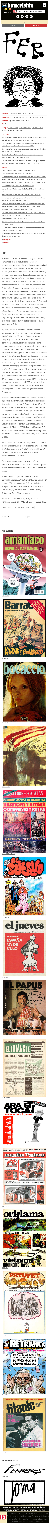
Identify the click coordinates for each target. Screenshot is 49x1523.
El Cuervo (5, 917)
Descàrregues (41, 1507)
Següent (28, 516)
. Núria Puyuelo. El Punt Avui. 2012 (18, 170)
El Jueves (5, 977)
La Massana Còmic (25, 128)
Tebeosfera (11, 130)
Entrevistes (8, 1510)
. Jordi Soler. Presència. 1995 (17, 209)
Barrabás (5, 658)
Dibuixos (36, 25)
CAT (10, 12)
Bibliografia (32, 1507)
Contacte (16, 1510)
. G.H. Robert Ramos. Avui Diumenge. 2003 (23, 182)
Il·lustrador (30, 507)
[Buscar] (15, 11)
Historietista (7, 507)
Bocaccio (5, 722)
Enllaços (16, 1507)
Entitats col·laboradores (29, 1510)
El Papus (5, 1036)
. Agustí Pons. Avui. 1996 (21, 195)
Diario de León (13, 128)
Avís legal (42, 1510)
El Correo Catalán (8, 854)
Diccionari (23, 1507)
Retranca (5, 1395)
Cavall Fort (6, 787)
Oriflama (5, 1268)
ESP (5, 12)
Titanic (4, 1452)
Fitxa (13, 25)
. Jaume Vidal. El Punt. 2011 (17, 173)
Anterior (5, 516)
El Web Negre (6, 1145)
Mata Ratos (6, 1206)
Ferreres (5, 1476)
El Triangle (6, 1097)
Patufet (4, 1335)
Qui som (5, 1507)
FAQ (10, 1507)
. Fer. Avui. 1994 (14, 219)
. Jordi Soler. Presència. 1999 (18, 186)
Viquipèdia (19, 130)
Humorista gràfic (18, 507)
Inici (24, 22)
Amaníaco (5, 596)
